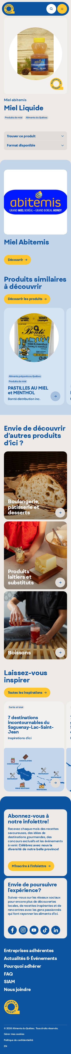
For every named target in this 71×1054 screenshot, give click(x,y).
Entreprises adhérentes (29, 950)
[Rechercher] (51, 9)
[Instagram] (23, 930)
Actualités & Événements (30, 958)
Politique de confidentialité (18, 1040)
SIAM (9, 981)
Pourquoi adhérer (22, 966)
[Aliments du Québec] (9, 9)
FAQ (8, 974)
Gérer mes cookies (14, 1034)
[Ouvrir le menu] (62, 9)
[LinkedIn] (55, 930)
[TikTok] (44, 930)
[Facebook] (12, 930)
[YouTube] (34, 930)
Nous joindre (17, 989)
